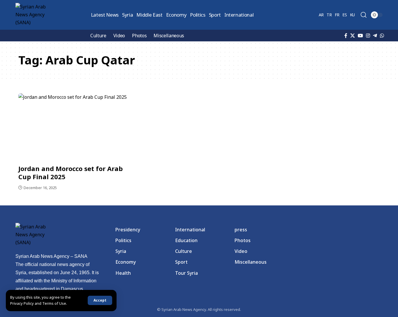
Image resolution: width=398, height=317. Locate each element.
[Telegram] (374, 35)
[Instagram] (367, 35)
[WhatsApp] (381, 35)
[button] (100, 300)
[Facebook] (346, 35)
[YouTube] (360, 35)
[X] (352, 35)
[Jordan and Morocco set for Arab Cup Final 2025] (74, 127)
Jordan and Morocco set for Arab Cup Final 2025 (70, 172)
